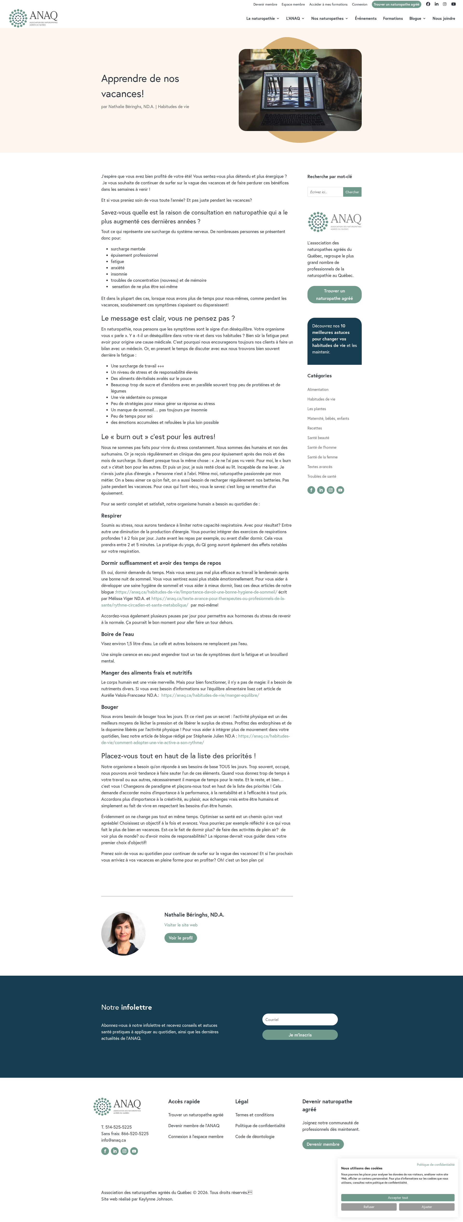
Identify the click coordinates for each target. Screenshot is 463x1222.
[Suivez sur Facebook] (311, 490)
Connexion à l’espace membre (195, 1136)
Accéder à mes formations (328, 5)
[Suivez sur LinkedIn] (321, 490)
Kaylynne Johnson (155, 1199)
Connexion (359, 5)
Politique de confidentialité (260, 1125)
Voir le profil (181, 938)
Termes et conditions (254, 1115)
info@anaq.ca (113, 1140)
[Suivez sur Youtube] (340, 490)
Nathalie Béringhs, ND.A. (131, 106)
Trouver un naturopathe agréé (334, 294)
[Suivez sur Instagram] (330, 490)
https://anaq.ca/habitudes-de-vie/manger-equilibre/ (210, 695)
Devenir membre (265, 5)
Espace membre (293, 5)
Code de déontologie (254, 1136)
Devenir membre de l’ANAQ (193, 1125)
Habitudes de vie (173, 106)
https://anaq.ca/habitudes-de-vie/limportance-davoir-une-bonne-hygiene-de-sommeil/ (196, 592)
